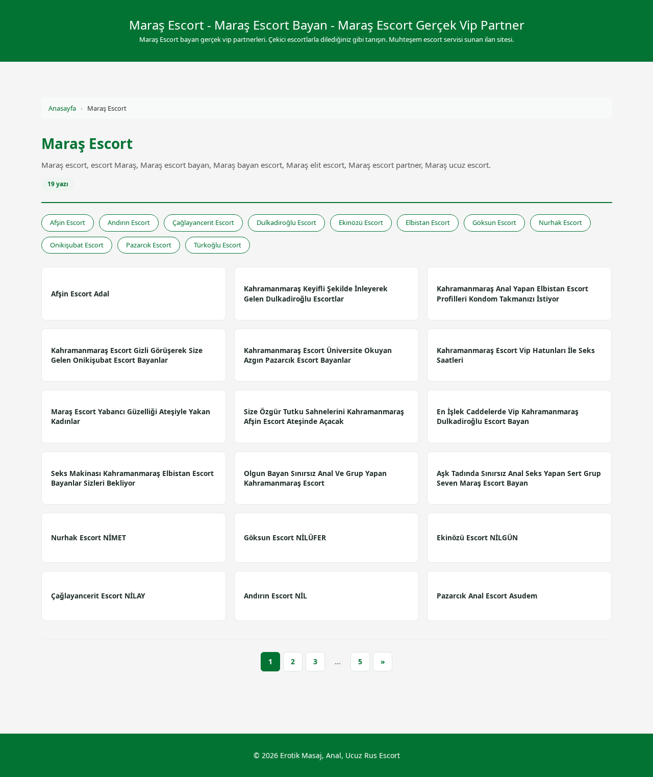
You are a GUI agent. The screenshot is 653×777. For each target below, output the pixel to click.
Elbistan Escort (428, 222)
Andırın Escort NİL (275, 595)
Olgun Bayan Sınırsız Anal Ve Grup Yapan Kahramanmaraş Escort (315, 478)
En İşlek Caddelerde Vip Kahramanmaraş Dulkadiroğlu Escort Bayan (508, 416)
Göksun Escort (494, 222)
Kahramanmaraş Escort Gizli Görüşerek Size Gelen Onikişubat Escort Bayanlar (127, 355)
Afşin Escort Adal (80, 293)
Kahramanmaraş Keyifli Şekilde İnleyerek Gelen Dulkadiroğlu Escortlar (316, 293)
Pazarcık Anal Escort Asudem (487, 595)
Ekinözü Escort (361, 222)
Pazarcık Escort (148, 244)
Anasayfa (62, 108)
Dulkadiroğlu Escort (286, 222)
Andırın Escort (129, 222)
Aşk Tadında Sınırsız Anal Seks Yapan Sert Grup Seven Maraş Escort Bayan (519, 478)
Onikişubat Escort (77, 244)
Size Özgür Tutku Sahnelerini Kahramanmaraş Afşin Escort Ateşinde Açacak (324, 416)
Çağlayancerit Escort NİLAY (98, 595)
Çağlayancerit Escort (203, 222)
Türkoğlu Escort (217, 244)
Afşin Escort (67, 222)
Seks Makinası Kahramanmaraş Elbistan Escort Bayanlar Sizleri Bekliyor (132, 478)
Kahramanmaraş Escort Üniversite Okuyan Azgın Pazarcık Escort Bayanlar (318, 355)
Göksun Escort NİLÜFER (285, 537)
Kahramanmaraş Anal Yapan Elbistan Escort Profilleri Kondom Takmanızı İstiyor (512, 293)
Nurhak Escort (560, 222)
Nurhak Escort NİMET (88, 537)
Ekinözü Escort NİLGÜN (477, 537)
